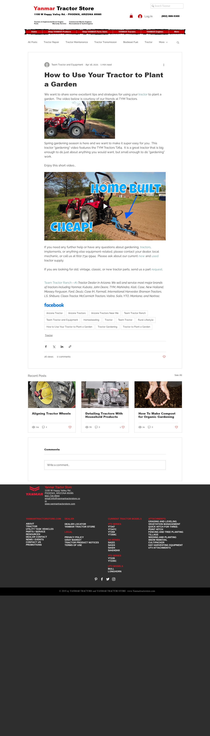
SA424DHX (114, 550)
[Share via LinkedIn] (61, 346)
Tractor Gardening (107, 326)
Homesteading (91, 320)
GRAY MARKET (73, 540)
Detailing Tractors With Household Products (104, 415)
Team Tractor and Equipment (62, 320)
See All (178, 375)
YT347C (112, 529)
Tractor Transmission (105, 42)
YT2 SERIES (114, 555)
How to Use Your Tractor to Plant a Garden (69, 326)
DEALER (69, 518)
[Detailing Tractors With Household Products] (105, 394)
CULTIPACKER (156, 542)
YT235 (111, 558)
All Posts (32, 42)
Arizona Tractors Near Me (104, 313)
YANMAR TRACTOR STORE (80, 526)
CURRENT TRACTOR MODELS (125, 518)
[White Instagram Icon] (114, 579)
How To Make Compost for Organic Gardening (156, 415)
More (161, 42)
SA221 (111, 542)
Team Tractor (125, 320)
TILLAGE (153, 534)
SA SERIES (114, 540)
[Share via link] (70, 346)
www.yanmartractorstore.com (60, 503)
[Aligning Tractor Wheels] (51, 394)
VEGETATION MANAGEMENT (164, 524)
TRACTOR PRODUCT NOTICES (82, 542)
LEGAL (69, 532)
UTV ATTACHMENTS (159, 547)
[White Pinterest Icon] (96, 579)
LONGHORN (114, 571)
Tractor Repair (51, 42)
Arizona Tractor (54, 313)
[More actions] (164, 65)
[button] (131, 16)
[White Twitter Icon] (108, 579)
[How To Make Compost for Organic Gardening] (158, 394)
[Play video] (105, 206)
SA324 (111, 545)
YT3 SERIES (114, 524)
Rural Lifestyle (145, 320)
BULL (111, 568)
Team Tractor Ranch (135, 313)
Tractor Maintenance (77, 42)
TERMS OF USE (73, 545)
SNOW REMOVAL (157, 540)
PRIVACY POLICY (74, 537)
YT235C (112, 561)
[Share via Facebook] (45, 346)
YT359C (112, 534)
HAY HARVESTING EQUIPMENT (165, 545)
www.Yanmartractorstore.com (141, 590)
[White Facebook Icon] (102, 579)
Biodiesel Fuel (130, 42)
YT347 (111, 526)
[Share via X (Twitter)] (53, 346)
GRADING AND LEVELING (162, 521)
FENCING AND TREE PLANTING (165, 532)
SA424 (111, 547)
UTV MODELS (115, 566)
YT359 (111, 532)
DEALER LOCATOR (75, 524)
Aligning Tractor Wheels (51, 413)
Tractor (148, 42)
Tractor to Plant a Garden (136, 326)
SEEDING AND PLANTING (162, 537)
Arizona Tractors (77, 313)
